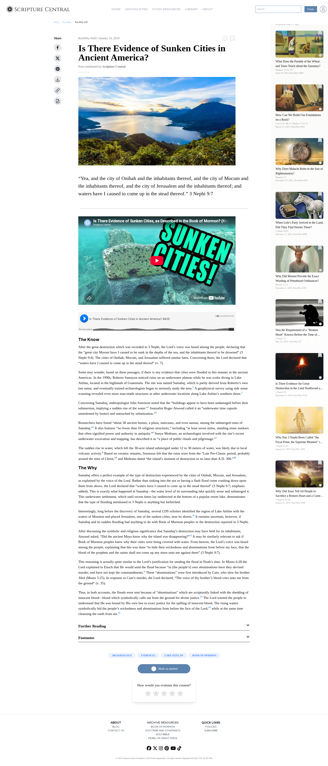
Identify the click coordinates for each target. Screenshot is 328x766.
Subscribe (211, 730)
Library (191, 9)
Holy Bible (163, 734)
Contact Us (116, 730)
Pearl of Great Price (162, 738)
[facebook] (57, 47)
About (207, 9)
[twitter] (57, 58)
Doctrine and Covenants (162, 730)
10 (235, 457)
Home (116, 9)
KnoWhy (67, 22)
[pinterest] (57, 69)
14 (209, 607)
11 (193, 515)
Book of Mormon (163, 726)
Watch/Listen (136, 9)
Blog (115, 726)
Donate (311, 9)
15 (119, 612)
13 (201, 596)
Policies (210, 726)
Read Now (299, 44)
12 (191, 535)
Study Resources (166, 9)
